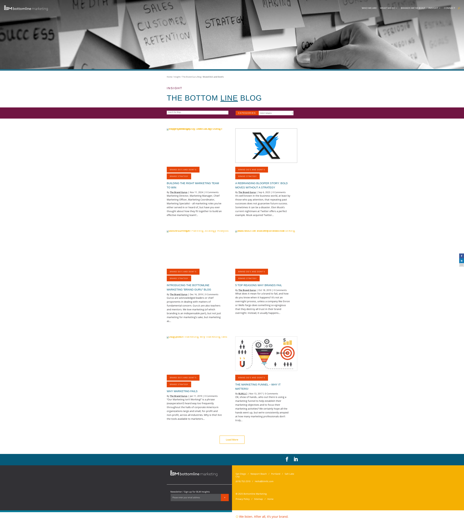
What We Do (387, 8)
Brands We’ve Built (413, 8)
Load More (232, 439)
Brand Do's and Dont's (183, 169)
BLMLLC (242, 393)
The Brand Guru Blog (191, 76)
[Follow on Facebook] (287, 459)
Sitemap (258, 499)
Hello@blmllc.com (264, 481)
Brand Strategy (179, 176)
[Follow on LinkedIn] (295, 459)
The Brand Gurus (178, 192)
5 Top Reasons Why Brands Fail (258, 285)
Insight (433, 8)
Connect (449, 8)
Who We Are (369, 8)
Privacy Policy (243, 499)
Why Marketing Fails (182, 391)
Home (169, 76)
